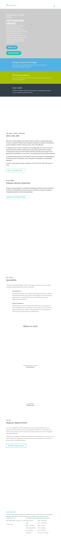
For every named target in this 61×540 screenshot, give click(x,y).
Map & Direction (30, 525)
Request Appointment (16, 445)
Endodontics (30, 405)
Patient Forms (29, 520)
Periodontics (30, 367)
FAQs (27, 523)
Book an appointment (16, 197)
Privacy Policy (29, 530)
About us (12, 47)
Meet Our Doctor (14, 170)
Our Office (28, 533)
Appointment (14, 53)
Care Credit (17, 88)
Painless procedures (20, 75)
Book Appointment (31, 528)
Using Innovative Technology (24, 62)
